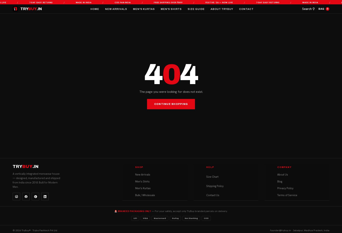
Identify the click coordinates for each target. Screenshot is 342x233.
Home (94, 9)
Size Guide (196, 9)
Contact (246, 9)
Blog (279, 181)
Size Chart (212, 176)
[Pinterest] (35, 196)
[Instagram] (16, 196)
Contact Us (212, 195)
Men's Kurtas (144, 9)
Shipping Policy (215, 186)
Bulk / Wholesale (145, 195)
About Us (282, 174)
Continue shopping (171, 104)
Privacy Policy (285, 188)
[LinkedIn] (45, 196)
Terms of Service (287, 195)
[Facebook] (26, 196)
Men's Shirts (171, 9)
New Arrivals (116, 9)
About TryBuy (222, 9)
